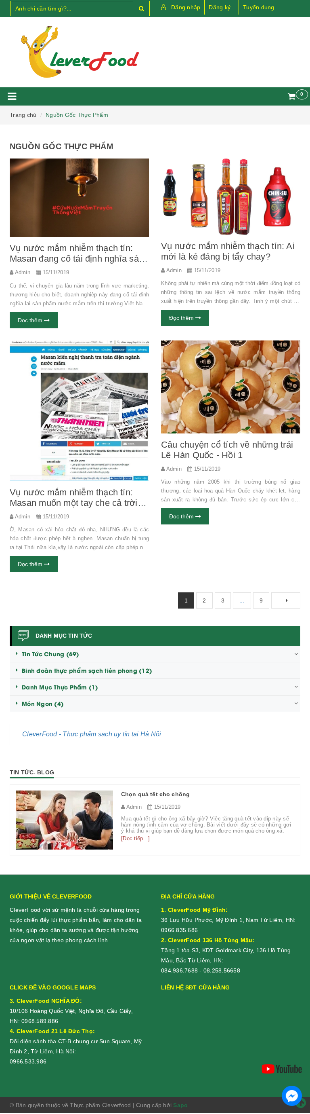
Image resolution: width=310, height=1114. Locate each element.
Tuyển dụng (258, 7)
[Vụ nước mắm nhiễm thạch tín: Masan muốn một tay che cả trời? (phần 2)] (79, 410)
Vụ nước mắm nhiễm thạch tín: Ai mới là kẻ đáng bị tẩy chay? (228, 251)
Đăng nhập (185, 7)
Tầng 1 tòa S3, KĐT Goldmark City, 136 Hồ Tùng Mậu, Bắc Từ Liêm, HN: (226, 950)
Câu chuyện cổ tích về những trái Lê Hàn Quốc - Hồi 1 (227, 450)
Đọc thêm (31, 320)
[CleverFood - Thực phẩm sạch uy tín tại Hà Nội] (79, 52)
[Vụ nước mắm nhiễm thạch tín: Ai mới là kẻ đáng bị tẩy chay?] (230, 197)
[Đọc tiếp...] (135, 838)
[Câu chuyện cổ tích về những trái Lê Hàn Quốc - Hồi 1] (230, 386)
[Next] (285, 600)
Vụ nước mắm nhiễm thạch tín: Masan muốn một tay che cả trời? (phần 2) (76, 502)
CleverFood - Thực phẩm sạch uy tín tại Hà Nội (91, 734)
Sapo (180, 1105)
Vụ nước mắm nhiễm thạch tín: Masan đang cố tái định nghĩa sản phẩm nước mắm (77, 258)
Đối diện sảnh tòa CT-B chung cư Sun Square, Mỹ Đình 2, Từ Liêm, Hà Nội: (76, 1041)
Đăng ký (219, 7)
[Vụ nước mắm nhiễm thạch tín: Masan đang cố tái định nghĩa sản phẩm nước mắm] (79, 198)
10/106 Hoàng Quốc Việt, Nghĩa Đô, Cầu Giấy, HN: (71, 1011)
